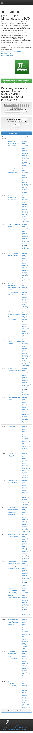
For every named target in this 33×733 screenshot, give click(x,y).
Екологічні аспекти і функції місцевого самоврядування (13, 255)
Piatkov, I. (25, 165)
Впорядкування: (11, 121)
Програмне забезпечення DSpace (10, 726)
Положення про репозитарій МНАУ (11, 51)
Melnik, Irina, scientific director (25, 160)
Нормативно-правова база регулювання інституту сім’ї (14, 536)
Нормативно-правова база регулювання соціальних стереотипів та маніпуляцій (14, 510)
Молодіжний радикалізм (11, 427)
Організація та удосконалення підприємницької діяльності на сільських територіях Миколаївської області (14, 593)
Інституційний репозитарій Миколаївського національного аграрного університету (16, 81)
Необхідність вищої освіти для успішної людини (13, 482)
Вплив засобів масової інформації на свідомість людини (14, 170)
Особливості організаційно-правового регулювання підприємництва (12, 654)
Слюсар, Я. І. (26, 584)
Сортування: (9, 119)
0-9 (12, 104)
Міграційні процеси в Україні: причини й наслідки (14, 454)
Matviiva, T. (27, 558)
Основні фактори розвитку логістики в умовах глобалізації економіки (13, 621)
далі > (28, 133)
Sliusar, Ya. (25, 585)
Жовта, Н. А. (26, 475)
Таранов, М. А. (26, 502)
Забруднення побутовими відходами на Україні (14, 370)
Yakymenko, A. (26, 531)
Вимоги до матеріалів (7, 55)
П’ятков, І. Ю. (26, 164)
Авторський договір (6, 53)
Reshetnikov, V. (26, 394)
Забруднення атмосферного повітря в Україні (14, 341)
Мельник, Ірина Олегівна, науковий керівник (25, 145)
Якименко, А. (26, 529)
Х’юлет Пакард (11, 729)
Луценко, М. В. (26, 191)
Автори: (23, 124)
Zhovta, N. (25, 477)
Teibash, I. (25, 308)
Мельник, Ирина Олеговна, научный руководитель (26, 153)
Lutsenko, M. (25, 192)
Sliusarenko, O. (26, 365)
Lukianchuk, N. (26, 707)
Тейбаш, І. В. (26, 306)
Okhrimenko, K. (26, 423)
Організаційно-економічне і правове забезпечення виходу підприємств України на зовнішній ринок (14, 565)
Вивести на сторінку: (10, 124)
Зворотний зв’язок (21, 729)
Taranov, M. (25, 504)
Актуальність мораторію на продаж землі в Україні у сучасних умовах (14, 144)
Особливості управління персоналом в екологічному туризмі (14, 684)
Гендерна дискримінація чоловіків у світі (12, 197)
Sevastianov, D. (26, 221)
